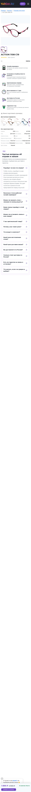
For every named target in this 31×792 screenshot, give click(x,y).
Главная (3, 10)
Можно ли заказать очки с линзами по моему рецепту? (13, 201)
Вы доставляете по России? (13, 250)
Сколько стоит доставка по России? (12, 256)
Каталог (9, 10)
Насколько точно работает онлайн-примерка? (12, 194)
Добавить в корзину (8, 789)
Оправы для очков (19, 10)
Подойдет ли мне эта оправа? (13, 168)
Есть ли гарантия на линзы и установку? (13, 263)
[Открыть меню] (28, 4)
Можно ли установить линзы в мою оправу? (13, 215)
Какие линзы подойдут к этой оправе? (13, 208)
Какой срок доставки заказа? (13, 244)
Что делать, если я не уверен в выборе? (14, 270)
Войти (22, 4)
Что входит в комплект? (11, 232)
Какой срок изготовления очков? (12, 238)
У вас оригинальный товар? (12, 221)
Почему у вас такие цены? (12, 226)
